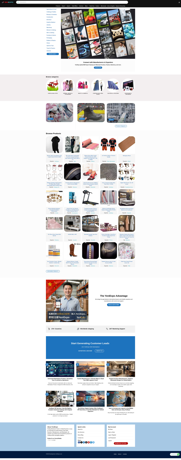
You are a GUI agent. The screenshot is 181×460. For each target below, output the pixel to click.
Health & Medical (51, 22)
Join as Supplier (111, 5)
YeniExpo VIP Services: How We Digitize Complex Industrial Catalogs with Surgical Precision (60, 410)
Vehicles (49, 50)
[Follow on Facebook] (48, 440)
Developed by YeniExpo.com (55, 453)
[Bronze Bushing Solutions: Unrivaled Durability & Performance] (54, 197)
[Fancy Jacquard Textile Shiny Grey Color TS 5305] (108, 171)
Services (81, 5)
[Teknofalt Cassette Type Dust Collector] (90, 223)
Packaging (49, 37)
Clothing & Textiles (51, 11)
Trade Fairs (92, 5)
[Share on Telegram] (93, 442)
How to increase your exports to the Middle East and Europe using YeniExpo (121, 409)
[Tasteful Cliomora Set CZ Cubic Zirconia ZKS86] (108, 250)
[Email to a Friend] (86, 442)
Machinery (49, 27)
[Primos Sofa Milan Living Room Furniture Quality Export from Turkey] (108, 223)
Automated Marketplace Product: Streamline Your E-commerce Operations (60, 379)
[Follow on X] (51, 440)
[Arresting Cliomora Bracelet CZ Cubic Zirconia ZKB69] (72, 171)
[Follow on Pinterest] (53, 440)
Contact (97, 5)
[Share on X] (81, 442)
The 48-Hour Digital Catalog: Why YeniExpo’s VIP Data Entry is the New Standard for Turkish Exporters (90, 410)
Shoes (48, 43)
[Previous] (46, 87)
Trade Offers (74, 5)
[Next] (135, 87)
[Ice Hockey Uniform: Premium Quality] (108, 144)
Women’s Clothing (51, 30)
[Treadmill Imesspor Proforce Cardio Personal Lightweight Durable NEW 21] (90, 197)
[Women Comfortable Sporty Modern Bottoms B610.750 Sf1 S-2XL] (108, 197)
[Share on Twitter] (84, 442)
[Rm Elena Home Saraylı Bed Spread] (54, 223)
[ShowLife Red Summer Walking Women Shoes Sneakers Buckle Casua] (90, 171)
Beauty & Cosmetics (52, 14)
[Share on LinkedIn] (91, 442)
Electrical (49, 19)
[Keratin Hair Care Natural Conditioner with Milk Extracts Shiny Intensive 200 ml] (72, 197)
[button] (179, 2)
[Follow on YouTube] (54, 440)
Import (68, 5)
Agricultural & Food (51, 9)
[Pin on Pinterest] (88, 442)
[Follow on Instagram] (49, 440)
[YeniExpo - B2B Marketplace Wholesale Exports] (7, 2)
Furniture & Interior (51, 35)
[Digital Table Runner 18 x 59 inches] (126, 171)
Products (58, 5)
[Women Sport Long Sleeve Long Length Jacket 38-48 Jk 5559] (54, 144)
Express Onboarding (120, 5)
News (86, 5)
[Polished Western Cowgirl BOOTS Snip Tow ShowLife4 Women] (72, 250)
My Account (103, 5)
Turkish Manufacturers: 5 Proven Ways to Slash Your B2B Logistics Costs (90, 379)
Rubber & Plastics (51, 40)
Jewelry (48, 24)
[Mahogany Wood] (126, 144)
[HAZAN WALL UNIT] (72, 223)
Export (63, 5)
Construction (50, 17)
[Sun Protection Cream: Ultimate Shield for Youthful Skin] (54, 250)
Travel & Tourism (51, 48)
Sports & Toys (50, 45)
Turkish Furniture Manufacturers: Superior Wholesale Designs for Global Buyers (121, 379)
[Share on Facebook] (79, 442)
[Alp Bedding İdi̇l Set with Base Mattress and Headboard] (126, 197)
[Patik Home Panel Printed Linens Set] (126, 250)
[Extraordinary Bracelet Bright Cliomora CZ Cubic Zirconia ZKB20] (90, 250)
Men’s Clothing (50, 32)
